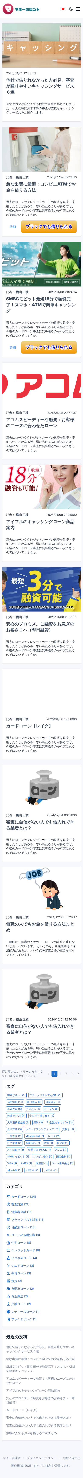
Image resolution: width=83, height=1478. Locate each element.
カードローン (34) (23, 1196)
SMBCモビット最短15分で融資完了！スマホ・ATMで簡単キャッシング (41, 304)
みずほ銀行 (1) (15, 1149)
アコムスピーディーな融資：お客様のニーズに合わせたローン (40, 1380)
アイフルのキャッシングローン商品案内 (33, 1390)
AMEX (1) (26, 1163)
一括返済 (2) (14, 1136)
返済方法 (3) (14, 1129)
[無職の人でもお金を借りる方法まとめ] (41, 889)
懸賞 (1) (48, 1142)
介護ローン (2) (21, 1304)
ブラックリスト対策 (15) (27, 1219)
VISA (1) (12, 1163)
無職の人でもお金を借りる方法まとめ (31, 1433)
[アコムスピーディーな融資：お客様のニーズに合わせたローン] (41, 384)
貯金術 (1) (63, 1142)
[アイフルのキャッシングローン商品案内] (41, 486)
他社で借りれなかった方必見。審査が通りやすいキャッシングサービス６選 (40, 86)
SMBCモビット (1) (18, 1156)
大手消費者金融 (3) (18, 1122)
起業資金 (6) (53, 1102)
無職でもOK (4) (16, 1115)
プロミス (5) (33, 1108)
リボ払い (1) (50, 1170)
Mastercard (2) (35, 1136)
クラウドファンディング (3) (42, 1129)
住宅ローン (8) (21, 1242)
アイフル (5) (51, 1108)
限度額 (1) (42, 1163)
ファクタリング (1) (24, 1319)
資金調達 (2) (19, 1296)
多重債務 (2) (33, 1142)
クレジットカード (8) (25, 1250)
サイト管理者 (12, 1458)
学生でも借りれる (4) (41, 1115)
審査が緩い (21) (16, 1095)
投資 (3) (16, 1281)
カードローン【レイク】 (29, 725)
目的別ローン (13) (23, 1227)
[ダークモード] (71, 9)
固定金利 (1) (63, 1156)
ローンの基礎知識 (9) (25, 1235)
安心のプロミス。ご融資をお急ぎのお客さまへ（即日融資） (40, 1400)
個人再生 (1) (14, 1170)
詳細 (13, 226)
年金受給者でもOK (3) (60, 1122)
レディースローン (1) (25, 1311)
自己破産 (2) (14, 1142)
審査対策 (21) (20, 1204)
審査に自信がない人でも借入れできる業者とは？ (39, 1417)
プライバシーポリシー (41, 1458)
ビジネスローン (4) (24, 1258)
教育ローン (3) (21, 1273)
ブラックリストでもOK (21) (45, 1095)
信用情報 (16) (15, 1102)
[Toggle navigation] (77, 9)
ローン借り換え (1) (62, 1163)
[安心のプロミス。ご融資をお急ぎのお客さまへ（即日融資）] (41, 589)
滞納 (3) (38, 1122)
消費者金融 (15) (22, 1212)
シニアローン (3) (22, 1265)
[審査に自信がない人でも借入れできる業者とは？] (41, 787)
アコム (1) (60, 1149)
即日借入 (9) (34, 1102)
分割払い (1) (32, 1170)
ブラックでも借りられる (49, 226)
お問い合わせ (71, 1458)
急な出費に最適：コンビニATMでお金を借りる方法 (40, 1359)
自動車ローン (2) (22, 1288)
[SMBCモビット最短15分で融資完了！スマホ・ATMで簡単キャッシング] (41, 264)
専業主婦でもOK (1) (39, 1149)
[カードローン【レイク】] (41, 691)
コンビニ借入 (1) (42, 1156)
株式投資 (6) (14, 1108)
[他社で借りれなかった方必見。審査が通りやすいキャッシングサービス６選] (41, 45)
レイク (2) (54, 1136)
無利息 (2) (68, 1129)
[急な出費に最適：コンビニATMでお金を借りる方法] (41, 149)
